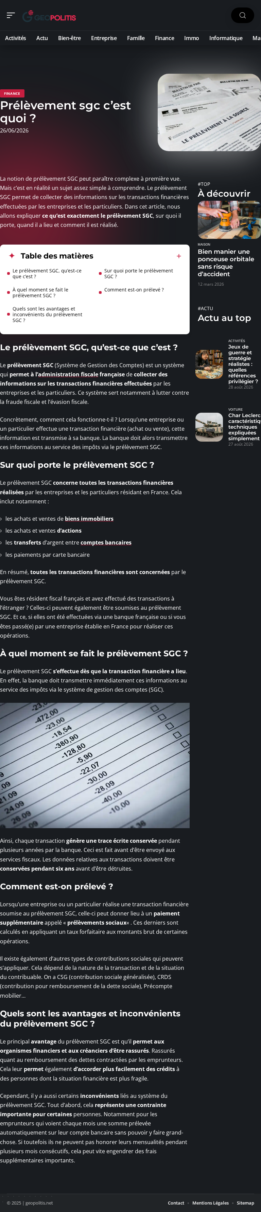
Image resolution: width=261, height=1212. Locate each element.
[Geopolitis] (49, 15)
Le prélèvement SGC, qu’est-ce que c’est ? (47, 273)
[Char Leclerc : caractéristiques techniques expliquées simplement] (209, 427)
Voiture (235, 409)
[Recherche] (242, 15)
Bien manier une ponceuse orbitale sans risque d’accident (226, 263)
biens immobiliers (89, 518)
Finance (12, 93)
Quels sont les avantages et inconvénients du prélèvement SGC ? (47, 314)
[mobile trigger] (12, 15)
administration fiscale (68, 374)
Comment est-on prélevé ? (134, 289)
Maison (204, 244)
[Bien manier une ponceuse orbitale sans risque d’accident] (229, 220)
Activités (236, 341)
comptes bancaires (106, 542)
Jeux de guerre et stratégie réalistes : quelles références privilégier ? (243, 364)
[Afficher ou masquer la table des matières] (137, 256)
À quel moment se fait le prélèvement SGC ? (40, 292)
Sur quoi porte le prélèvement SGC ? (138, 273)
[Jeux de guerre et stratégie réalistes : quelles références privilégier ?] (209, 364)
